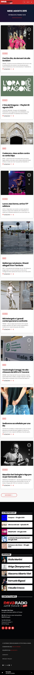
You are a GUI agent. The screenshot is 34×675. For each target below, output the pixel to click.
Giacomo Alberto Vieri (19, 573)
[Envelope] (12, 628)
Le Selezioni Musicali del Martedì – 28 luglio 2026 (19, 539)
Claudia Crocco (16, 587)
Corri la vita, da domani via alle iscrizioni (16, 59)
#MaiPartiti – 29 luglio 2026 (17, 532)
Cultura (5, 53)
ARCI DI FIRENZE (16, 646)
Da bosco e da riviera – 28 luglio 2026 (18, 546)
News (4, 148)
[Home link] (7, 2)
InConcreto (14, 650)
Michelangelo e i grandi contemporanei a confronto (14, 319)
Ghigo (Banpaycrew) (19, 566)
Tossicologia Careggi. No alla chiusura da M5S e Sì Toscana (15, 371)
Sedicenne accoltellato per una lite (16, 424)
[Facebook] (11, 665)
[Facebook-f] (6, 628)
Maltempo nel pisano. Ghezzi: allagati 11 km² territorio (15, 264)
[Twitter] (9, 628)
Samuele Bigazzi (16, 580)
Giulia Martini (15, 559)
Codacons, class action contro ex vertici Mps (16, 154)
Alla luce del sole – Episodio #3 (18, 525)
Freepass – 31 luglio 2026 (16, 518)
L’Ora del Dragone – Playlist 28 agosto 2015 (15, 106)
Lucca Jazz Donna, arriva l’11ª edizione (15, 205)
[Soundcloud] (7, 665)
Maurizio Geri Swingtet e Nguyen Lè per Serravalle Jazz (17, 475)
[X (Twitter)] (5, 665)
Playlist (5, 100)
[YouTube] (3, 665)
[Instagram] (3, 628)
